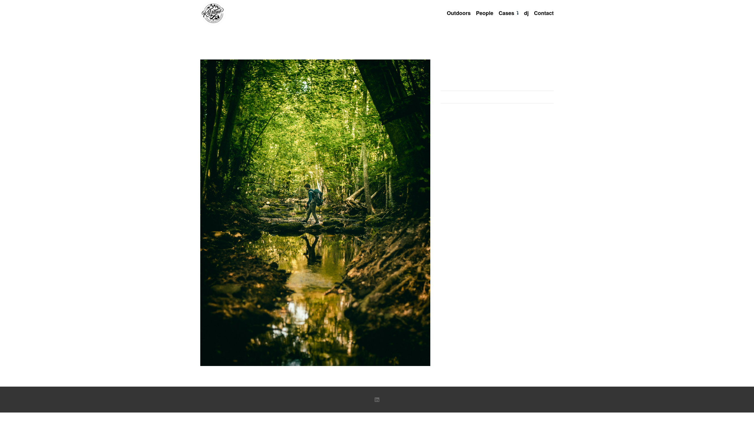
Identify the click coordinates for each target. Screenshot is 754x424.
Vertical (497, 109)
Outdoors (497, 97)
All (497, 84)
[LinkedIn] (377, 399)
